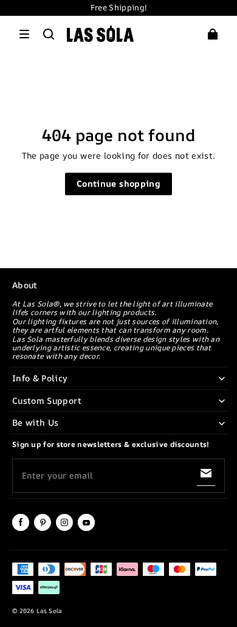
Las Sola (48, 610)
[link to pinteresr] (42, 528)
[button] (24, 34)
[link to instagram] (64, 528)
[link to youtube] (86, 528)
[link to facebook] (20, 528)
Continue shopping (118, 183)
